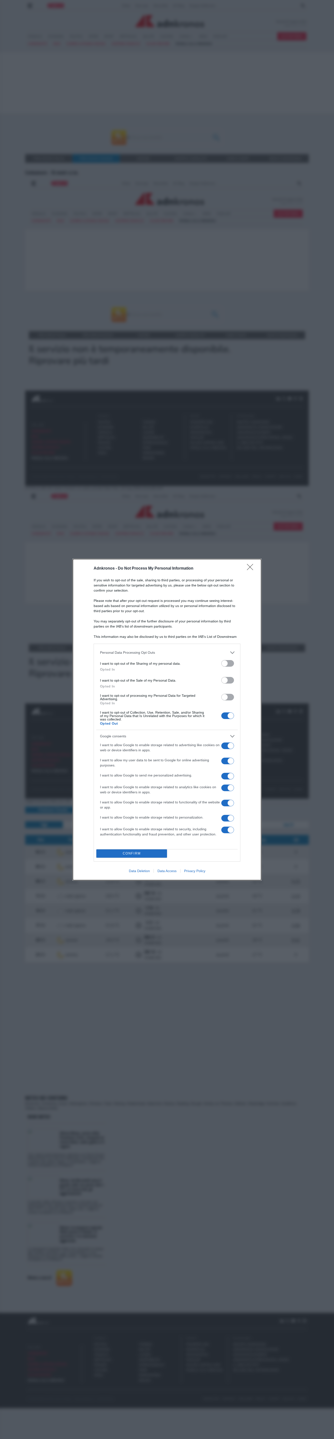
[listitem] (167, 652)
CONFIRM (132, 853)
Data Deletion (139, 871)
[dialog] (167, 719)
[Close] (251, 568)
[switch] (227, 663)
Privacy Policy (194, 871)
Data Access (167, 871)
